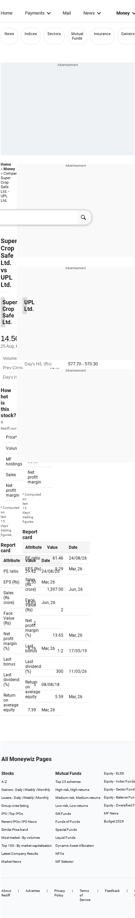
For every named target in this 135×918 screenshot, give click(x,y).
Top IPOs (16, 813)
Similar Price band (14, 829)
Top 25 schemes (68, 781)
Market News (11, 861)
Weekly (30, 789)
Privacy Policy (59, 893)
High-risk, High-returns (72, 789)
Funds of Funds (67, 821)
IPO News (29, 821)
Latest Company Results (19, 853)
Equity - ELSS (114, 773)
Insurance (102, 34)
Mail (67, 13)
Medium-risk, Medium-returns (77, 797)
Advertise (33, 890)
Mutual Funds (77, 36)
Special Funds (66, 829)
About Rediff (6, 893)
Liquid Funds (65, 837)
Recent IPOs (10, 821)
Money (9, 169)
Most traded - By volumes (20, 837)
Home (6, 13)
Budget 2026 (114, 821)
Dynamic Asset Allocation (74, 845)
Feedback (112, 890)
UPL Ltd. (6, 281)
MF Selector (64, 861)
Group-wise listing (15, 805)
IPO (4, 813)
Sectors (54, 34)
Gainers (128, 34)
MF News (111, 813)
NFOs (59, 853)
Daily (18, 789)
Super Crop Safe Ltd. (9, 251)
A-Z (4, 781)
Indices (31, 34)
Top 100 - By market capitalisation (26, 845)
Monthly (43, 789)
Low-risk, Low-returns (71, 805)
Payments (35, 13)
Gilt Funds (63, 813)
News (89, 13)
